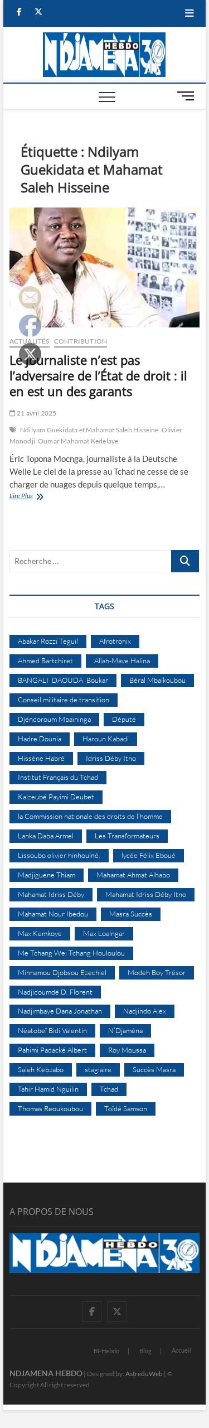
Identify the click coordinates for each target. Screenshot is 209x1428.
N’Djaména (125, 1030)
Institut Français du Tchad (58, 777)
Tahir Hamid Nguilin (48, 1088)
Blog (145, 1350)
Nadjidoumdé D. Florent (55, 991)
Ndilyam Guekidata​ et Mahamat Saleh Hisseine (89, 430)
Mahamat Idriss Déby (51, 894)
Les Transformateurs (127, 835)
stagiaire (98, 1069)
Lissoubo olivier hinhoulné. (59, 855)
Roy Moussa (127, 1049)
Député (124, 719)
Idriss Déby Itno (111, 758)
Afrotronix (115, 640)
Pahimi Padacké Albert (52, 1049)
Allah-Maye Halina (122, 660)
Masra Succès (130, 913)
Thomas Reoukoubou (50, 1108)
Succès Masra (154, 1069)
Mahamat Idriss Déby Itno (145, 894)
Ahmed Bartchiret (45, 660)
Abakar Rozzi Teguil (48, 640)
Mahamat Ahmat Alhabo (133, 874)
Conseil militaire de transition (63, 699)
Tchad (109, 1088)
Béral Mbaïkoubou (157, 680)
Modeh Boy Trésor (157, 972)
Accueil (181, 1350)
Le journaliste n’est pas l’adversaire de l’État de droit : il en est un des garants (98, 375)
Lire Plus (36, 497)
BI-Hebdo (106, 1350)
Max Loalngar (104, 933)
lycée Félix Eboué (148, 855)
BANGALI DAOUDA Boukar (63, 680)
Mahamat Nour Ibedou (53, 913)
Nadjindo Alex (144, 1010)
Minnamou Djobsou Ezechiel (62, 972)
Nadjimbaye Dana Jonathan (60, 1010)
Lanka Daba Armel (46, 835)
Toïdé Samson (125, 1108)
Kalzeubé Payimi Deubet (56, 796)
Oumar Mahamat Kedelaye (78, 441)
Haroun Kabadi (105, 738)
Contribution (80, 341)
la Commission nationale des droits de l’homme (90, 816)
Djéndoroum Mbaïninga (54, 719)
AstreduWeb (144, 1373)
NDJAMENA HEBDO (45, 1373)
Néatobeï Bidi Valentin (52, 1030)
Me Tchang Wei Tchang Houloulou (71, 952)
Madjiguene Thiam (46, 874)
